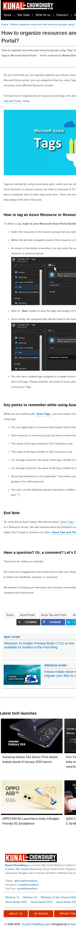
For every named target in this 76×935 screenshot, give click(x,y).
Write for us (43, 15)
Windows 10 (30, 897)
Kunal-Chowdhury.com (36, 924)
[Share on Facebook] (53, 624)
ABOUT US (15, 913)
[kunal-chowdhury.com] (28, 9)
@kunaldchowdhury (25, 880)
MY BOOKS (41, 913)
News (7, 15)
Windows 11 (12, 897)
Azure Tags (67, 521)
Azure (10, 614)
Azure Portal (27, 614)
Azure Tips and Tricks (53, 614)
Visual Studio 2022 (16, 901)
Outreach (62, 15)
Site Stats (23, 15)
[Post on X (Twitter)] (28, 624)
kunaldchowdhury (28, 884)
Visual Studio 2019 (41, 901)
